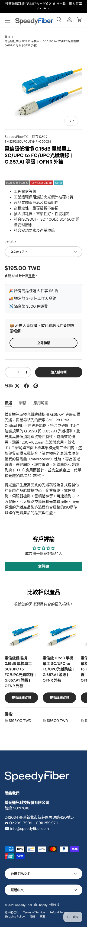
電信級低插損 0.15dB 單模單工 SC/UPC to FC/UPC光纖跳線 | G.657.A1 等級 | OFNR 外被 (42, 43)
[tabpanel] (43, 464)
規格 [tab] (22, 402)
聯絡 (32, 916)
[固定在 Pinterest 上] (35, 385)
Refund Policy (59, 912)
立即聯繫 (43, 343)
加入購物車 (59, 372)
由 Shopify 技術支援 (46, 905)
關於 (42, 916)
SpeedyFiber (23, 905)
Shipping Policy (15, 916)
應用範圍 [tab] (40, 402)
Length (10, 241)
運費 (31, 276)
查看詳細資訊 (21, 697)
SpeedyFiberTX (16, 137)
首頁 (7, 37)
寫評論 (43, 566)
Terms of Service (34, 912)
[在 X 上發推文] (17, 385)
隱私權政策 (12, 912)
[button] (79, 20)
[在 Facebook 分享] (26, 385)
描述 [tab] (8, 402)
